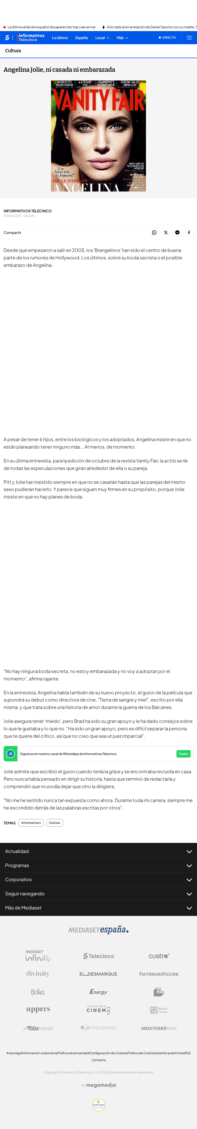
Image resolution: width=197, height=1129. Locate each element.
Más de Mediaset (23, 908)
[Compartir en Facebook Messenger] (177, 233)
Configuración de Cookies (108, 1053)
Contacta (99, 1060)
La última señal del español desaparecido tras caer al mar (51, 27)
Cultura (13, 50)
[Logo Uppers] (38, 1010)
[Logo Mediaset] (98, 933)
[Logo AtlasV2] (38, 1028)
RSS (188, 1053)
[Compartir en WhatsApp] (154, 233)
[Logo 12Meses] (159, 1010)
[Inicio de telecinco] (7, 37)
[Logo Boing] (38, 992)
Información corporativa (40, 1053)
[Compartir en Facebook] (188, 233)
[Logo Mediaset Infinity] (38, 956)
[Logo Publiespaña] (98, 1028)
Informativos (31, 822)
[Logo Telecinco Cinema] (98, 1010)
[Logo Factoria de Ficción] (159, 974)
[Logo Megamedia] (101, 1085)
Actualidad (17, 851)
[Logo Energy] (98, 992)
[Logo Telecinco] (98, 956)
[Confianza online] (98, 1110)
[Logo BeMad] (159, 992)
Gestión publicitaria (170, 1053)
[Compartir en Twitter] (165, 233)
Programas (17, 865)
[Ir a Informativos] (30, 37)
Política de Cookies (141, 1053)
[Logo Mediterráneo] (159, 1028)
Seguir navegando (25, 893)
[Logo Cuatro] (159, 956)
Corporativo (18, 879)
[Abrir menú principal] (189, 37)
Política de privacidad (73, 1053)
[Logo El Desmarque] (98, 974)
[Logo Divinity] (38, 974)
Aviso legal (14, 1053)
